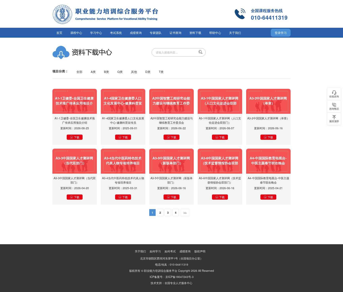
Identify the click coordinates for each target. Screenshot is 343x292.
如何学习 (155, 251)
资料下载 (195, 33)
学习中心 (96, 33)
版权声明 (199, 251)
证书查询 (175, 33)
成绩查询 (136, 33)
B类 (106, 72)
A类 (93, 72)
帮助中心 (215, 33)
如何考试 (170, 251)
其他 (134, 72)
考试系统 (116, 33)
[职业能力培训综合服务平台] (121, 14)
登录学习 (281, 33)
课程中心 (76, 33)
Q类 (120, 72)
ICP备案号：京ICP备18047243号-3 (172, 277)
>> (185, 212)
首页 (59, 33)
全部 (79, 72)
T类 (161, 72)
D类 (147, 72)
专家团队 (156, 33)
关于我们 (235, 33)
